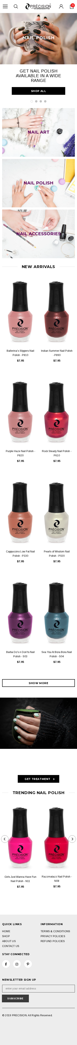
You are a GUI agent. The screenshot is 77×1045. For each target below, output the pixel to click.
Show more (38, 683)
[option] (38, 55)
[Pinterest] (28, 964)
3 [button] (41, 101)
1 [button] (32, 101)
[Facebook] (6, 964)
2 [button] (36, 101)
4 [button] (45, 101)
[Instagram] (17, 964)
